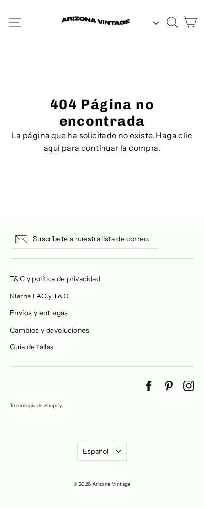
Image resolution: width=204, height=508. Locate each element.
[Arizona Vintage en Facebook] (148, 385)
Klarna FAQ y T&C (39, 296)
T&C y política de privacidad (55, 278)
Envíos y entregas (39, 312)
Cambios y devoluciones (50, 330)
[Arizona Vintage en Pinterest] (168, 385)
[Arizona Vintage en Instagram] (188, 385)
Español (95, 451)
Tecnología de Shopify (36, 405)
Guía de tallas (32, 346)
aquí (52, 148)
